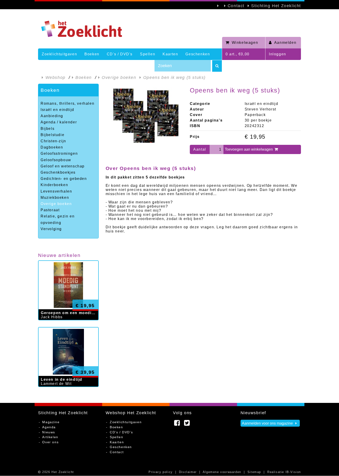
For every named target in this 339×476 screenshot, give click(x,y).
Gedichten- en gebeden (64, 179)
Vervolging (51, 229)
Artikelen (50, 437)
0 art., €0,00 (238, 54)
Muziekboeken (55, 197)
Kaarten (170, 54)
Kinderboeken (54, 185)
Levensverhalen (56, 191)
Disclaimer (188, 472)
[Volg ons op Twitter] (187, 424)
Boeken (91, 54)
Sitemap (254, 472)
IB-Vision (293, 472)
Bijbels (47, 129)
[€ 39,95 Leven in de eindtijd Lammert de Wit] (68, 391)
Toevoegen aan (249, 149)
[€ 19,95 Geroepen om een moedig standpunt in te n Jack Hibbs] (68, 325)
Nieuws (48, 432)
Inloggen (277, 54)
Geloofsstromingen (59, 153)
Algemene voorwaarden (222, 472)
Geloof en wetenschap (63, 166)
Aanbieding (52, 116)
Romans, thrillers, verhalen (67, 103)
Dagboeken (52, 147)
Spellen (147, 54)
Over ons (50, 442)
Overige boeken (56, 204)
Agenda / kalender (59, 122)
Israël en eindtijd (57, 110)
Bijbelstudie (52, 135)
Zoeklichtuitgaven (59, 54)
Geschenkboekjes (58, 172)
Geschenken (197, 54)
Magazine (50, 422)
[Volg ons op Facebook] (177, 424)
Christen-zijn (53, 141)
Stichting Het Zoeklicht (276, 5)
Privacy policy (160, 472)
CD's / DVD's (120, 54)
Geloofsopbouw (56, 160)
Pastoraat (50, 210)
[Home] (130, 28)
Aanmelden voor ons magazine (268, 423)
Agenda (49, 427)
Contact (236, 5)
